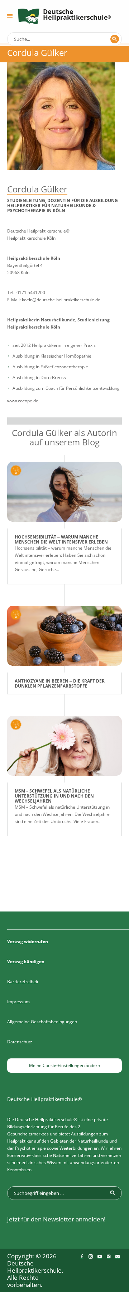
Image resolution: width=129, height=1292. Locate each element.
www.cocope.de (22, 401)
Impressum (18, 1002)
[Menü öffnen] (10, 16)
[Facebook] (82, 1256)
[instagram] (91, 1256)
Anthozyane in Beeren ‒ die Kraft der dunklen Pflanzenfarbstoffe (60, 683)
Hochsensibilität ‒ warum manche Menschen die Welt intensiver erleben (61, 539)
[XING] (108, 1256)
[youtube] (99, 1256)
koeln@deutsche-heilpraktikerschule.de (61, 300)
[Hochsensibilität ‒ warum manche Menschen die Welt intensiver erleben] (64, 495)
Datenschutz (19, 1042)
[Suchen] (114, 39)
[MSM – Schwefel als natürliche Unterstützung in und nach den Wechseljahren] (64, 749)
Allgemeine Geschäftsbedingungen (42, 1022)
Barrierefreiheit (22, 981)
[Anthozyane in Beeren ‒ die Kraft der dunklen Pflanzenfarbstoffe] (64, 639)
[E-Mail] (117, 1256)
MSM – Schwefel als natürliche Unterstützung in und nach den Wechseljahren (54, 796)
